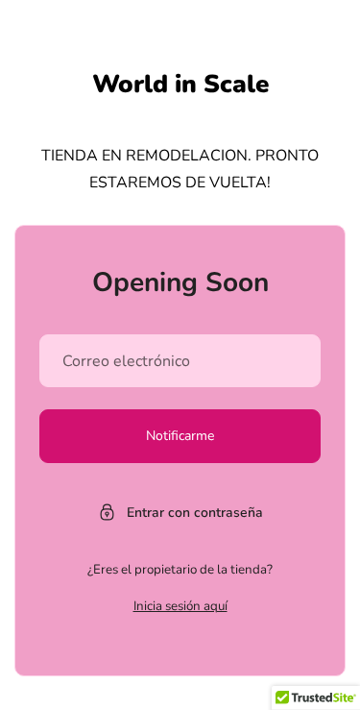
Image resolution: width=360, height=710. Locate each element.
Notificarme (180, 436)
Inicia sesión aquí (180, 606)
